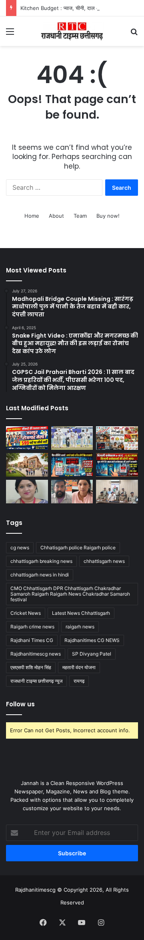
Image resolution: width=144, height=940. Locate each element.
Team (80, 216)
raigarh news (80, 627)
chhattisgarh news (104, 561)
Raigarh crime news (32, 627)
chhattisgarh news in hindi (39, 575)
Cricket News (25, 613)
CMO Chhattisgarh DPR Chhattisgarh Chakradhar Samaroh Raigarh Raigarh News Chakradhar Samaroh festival (70, 593)
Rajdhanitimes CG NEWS (92, 640)
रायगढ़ (79, 681)
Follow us (20, 704)
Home (31, 216)
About (56, 216)
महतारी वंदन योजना (79, 667)
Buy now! (108, 216)
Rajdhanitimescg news (35, 654)
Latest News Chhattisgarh (81, 613)
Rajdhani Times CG (31, 640)
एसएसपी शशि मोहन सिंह (30, 667)
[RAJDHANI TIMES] (72, 31)
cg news (19, 547)
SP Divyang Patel (91, 654)
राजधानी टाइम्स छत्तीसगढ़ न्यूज (36, 681)
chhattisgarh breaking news (41, 561)
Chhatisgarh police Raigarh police (78, 547)
